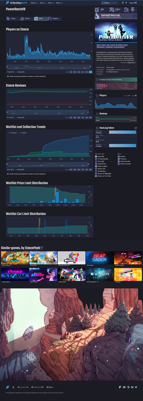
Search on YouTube (104, 176)
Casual (113, 45)
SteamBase (102, 171)
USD (38, 387)
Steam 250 (101, 169)
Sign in (132, 3)
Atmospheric (101, 47)
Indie (108, 45)
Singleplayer (109, 47)
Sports (99, 45)
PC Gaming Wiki (103, 159)
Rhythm (120, 45)
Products (123, 159)
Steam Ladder (102, 166)
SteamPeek (102, 164)
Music (125, 45)
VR (116, 45)
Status (50, 387)
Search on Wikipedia (104, 173)
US (24, 387)
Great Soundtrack (119, 47)
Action (104, 45)
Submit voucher (125, 164)
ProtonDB (101, 161)
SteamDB (101, 156)
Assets (122, 156)
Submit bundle (125, 161)
